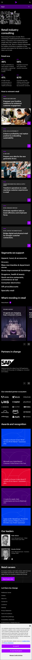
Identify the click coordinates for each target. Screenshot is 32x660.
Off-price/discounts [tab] (9, 286)
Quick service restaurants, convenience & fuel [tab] (12, 278)
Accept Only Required (16, 650)
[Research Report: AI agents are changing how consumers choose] (13, 323)
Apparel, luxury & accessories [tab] (14, 258)
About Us (3, 598)
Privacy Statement (6, 610)
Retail (2, 6)
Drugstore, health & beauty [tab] (12, 274)
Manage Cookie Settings (16, 655)
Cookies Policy (26, 641)
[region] (16, 642)
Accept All (16, 646)
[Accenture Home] (16, 2)
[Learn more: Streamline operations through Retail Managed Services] (16, 214)
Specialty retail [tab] (7, 290)
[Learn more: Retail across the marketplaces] (16, 236)
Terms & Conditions (6, 613)
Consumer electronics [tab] (10, 282)
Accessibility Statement (7, 619)
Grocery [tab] (4, 262)
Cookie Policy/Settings (7, 616)
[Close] (30, 626)
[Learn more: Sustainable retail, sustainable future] (16, 137)
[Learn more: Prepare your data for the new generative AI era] (16, 163)
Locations (4, 604)
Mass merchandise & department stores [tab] (15, 266)
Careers (3, 595)
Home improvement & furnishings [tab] (15, 270)
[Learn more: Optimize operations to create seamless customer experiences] (16, 191)
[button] (8, 579)
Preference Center (6, 592)
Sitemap (3, 607)
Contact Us (4, 601)
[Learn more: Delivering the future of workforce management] (16, 109)
